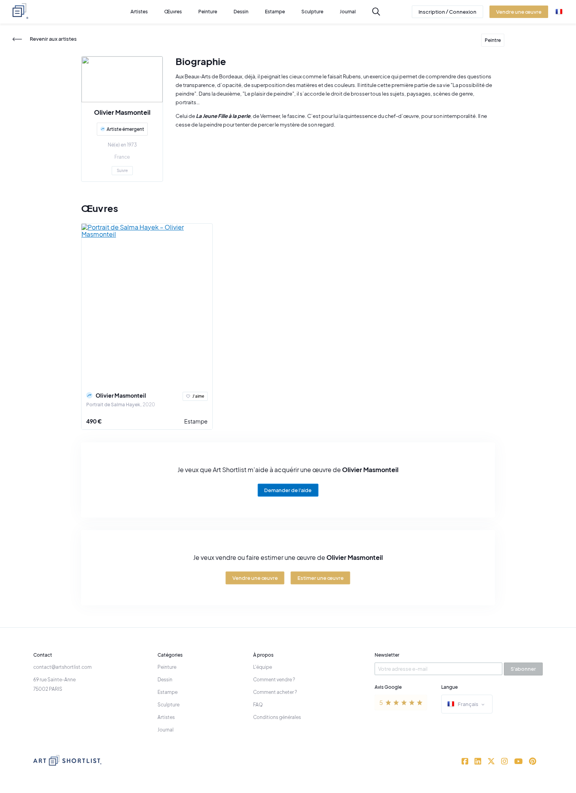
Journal (166, 730)
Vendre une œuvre (255, 578)
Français (468, 704)
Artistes (166, 717)
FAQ (258, 705)
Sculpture (168, 705)
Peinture (167, 667)
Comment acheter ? (275, 692)
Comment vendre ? (274, 680)
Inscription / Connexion (447, 12)
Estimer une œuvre (320, 578)
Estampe (196, 421)
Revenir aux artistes (53, 39)
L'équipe (262, 667)
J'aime (198, 396)
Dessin (165, 680)
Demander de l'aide (288, 490)
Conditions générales (277, 717)
